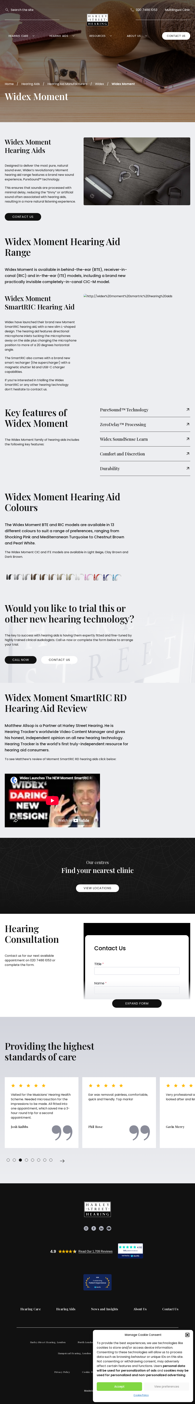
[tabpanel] (41, 1112)
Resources (97, 36)
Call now (20, 660)
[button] (187, 1335)
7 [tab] (44, 1160)
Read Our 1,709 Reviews (95, 1251)
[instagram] (86, 1228)
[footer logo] (97, 1209)
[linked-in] (101, 1228)
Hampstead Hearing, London (74, 1353)
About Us (134, 36)
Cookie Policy (141, 1395)
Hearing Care (18, 36)
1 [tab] (8, 1160)
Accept (119, 1387)
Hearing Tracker (20, 744)
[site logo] (97, 19)
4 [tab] (26, 1160)
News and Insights (104, 1309)
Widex (99, 84)
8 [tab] (50, 1160)
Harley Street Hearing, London (48, 1342)
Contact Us (176, 36)
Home (9, 84)
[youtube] (109, 1228)
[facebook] (93, 1228)
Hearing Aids (59, 36)
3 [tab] (20, 1160)
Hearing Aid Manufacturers (67, 84)
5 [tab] (32, 1160)
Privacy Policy (62, 1371)
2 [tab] (14, 1160)
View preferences (166, 1387)
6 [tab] (38, 1160)
